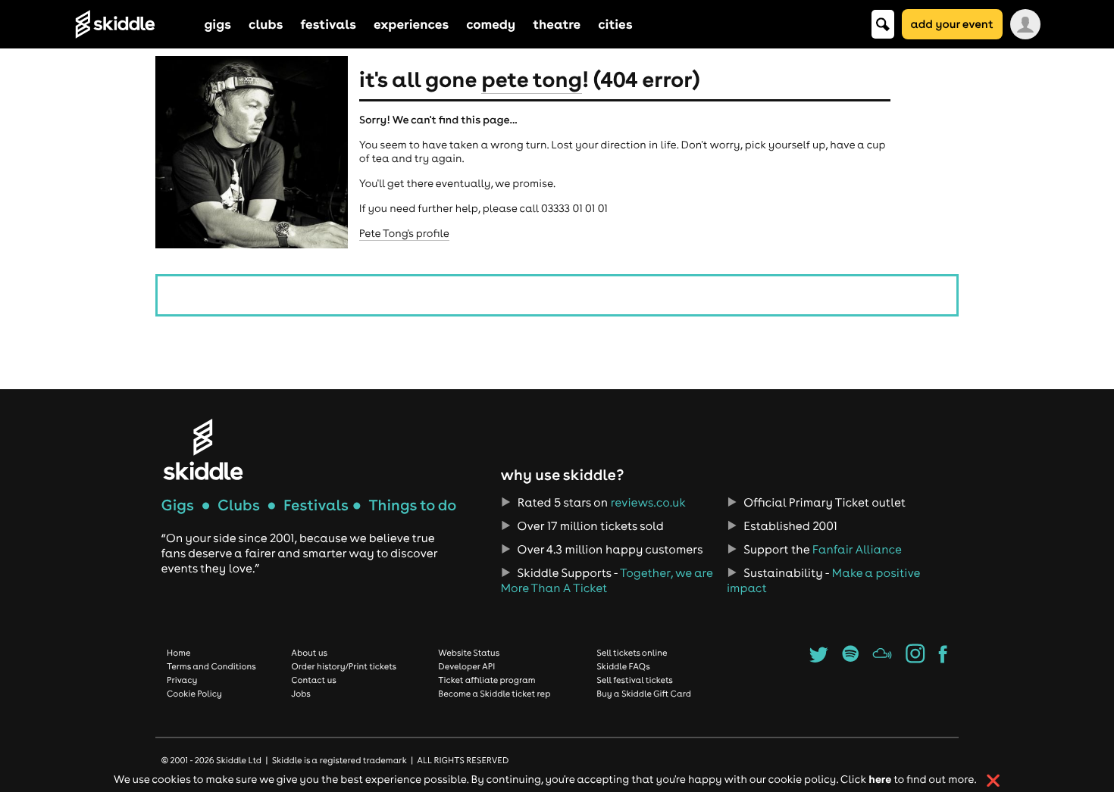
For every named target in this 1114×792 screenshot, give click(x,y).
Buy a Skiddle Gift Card (643, 693)
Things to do (412, 505)
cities (615, 24)
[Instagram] (915, 658)
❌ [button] (993, 780)
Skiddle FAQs (622, 666)
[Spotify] (850, 658)
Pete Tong (531, 78)
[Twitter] (818, 658)
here (879, 779)
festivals (327, 24)
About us (309, 652)
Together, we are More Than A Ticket (606, 581)
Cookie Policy (194, 693)
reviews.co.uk (648, 502)
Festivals (316, 505)
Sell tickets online (631, 652)
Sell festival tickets (634, 680)
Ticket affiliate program (486, 680)
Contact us (313, 680)
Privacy (182, 680)
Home (179, 652)
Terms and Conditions (211, 666)
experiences (411, 24)
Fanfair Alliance (857, 549)
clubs (266, 24)
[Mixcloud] (882, 658)
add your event (952, 24)
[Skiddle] (203, 449)
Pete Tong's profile (404, 233)
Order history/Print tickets (343, 666)
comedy (490, 24)
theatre (556, 24)
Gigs (177, 505)
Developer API (466, 666)
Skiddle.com (135, 24)
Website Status (468, 652)
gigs (218, 24)
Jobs (301, 693)
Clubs (238, 505)
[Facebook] (943, 658)
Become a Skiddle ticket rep (494, 693)
